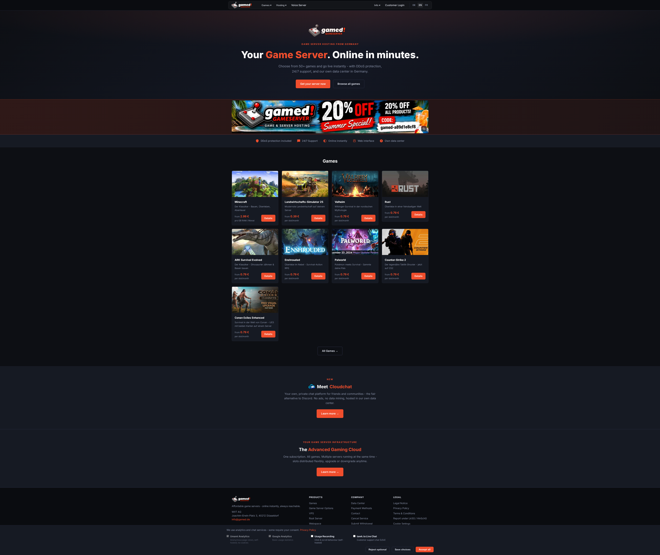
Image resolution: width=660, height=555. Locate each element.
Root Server (315, 518)
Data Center (358, 503)
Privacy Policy (401, 508)
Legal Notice (400, 503)
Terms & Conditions (404, 513)
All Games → (330, 351)
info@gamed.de (241, 519)
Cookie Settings (401, 523)
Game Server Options (321, 508)
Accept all (425, 549)
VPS (311, 513)
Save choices (402, 549)
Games (313, 503)
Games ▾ (266, 5)
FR (426, 5)
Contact (355, 513)
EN (420, 5)
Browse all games (349, 83)
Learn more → (330, 413)
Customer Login (394, 5)
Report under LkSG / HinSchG (410, 518)
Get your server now (313, 83)
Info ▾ (377, 5)
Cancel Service (359, 518)
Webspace (315, 523)
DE (414, 5)
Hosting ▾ (281, 5)
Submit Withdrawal (362, 523)
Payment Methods (361, 508)
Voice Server (298, 5)
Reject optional (378, 549)
